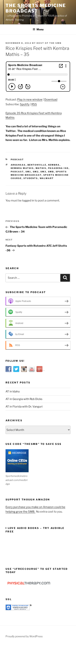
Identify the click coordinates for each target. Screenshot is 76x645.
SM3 (43, 171)
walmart (47, 178)
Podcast (17, 159)
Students (30, 178)
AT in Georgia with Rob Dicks (24, 399)
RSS (34, 104)
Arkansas (18, 165)
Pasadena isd (58, 168)
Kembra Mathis (22, 168)
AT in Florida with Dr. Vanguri (24, 406)
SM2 (36, 171)
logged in (28, 200)
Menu (40, 29)
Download (50, 99)
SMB (51, 171)
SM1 (28, 171)
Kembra (54, 165)
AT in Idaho (13, 391)
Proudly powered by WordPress (24, 636)
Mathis (41, 168)
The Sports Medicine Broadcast (36, 8)
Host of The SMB (49, 43)
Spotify (25, 104)
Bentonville (36, 165)
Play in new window (29, 99)
